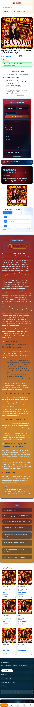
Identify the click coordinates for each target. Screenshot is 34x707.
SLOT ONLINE (16, 11)
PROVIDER (7, 106)
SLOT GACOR (25, 15)
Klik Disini (21, 95)
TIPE (18, 106)
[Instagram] (6, 678)
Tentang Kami (5, 686)
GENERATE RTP (17, 117)
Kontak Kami (4, 688)
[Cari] (3, 8)
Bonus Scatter (7, 212)
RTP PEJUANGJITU (27, 213)
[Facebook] (2, 678)
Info (29, 162)
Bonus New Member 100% (17, 213)
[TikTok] (10, 678)
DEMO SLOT (26, 11)
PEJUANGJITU (6, 11)
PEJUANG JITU (19, 254)
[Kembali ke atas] (31, 696)
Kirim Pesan (8, 671)
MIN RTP (7, 111)
